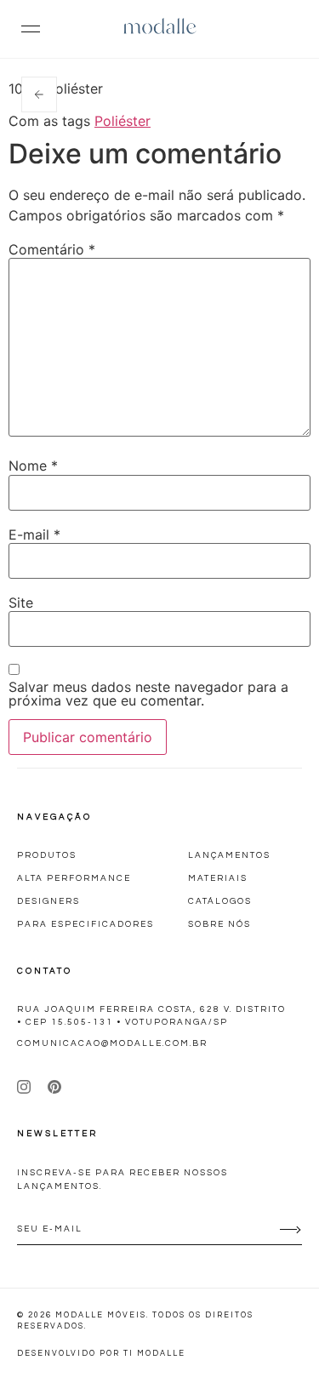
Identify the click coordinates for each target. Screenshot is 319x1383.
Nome (33, 465)
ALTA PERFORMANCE (74, 878)
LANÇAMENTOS (229, 855)
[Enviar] (289, 1230)
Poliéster (122, 120)
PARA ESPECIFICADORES (85, 924)
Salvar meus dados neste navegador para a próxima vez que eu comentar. (148, 693)
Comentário (52, 249)
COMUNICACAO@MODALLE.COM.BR (112, 1043)
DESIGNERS (48, 901)
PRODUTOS (47, 855)
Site (21, 602)
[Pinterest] (54, 1087)
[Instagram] (24, 1087)
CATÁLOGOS (220, 901)
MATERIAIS (218, 878)
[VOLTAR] (39, 94)
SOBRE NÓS (219, 924)
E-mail (34, 534)
